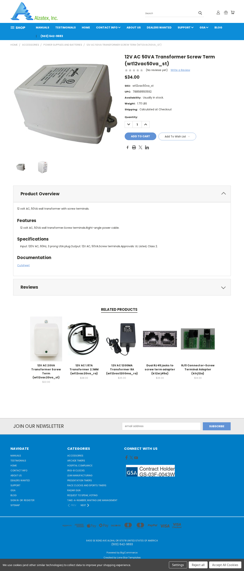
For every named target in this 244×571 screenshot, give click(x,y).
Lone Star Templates (129, 557)
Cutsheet (23, 265)
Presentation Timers (79, 480)
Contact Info (107, 27)
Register (29, 500)
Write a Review (180, 70)
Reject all (198, 565)
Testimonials (65, 27)
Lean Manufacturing (79, 475)
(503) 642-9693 (52, 36)
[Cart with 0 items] (232, 12)
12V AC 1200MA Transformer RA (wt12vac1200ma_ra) (122, 369)
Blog (218, 27)
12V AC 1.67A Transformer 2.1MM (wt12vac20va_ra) (84, 369)
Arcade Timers (76, 460)
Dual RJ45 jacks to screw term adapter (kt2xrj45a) (160, 369)
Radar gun (73, 490)
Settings (178, 565)
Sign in (14, 500)
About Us (134, 27)
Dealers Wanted (159, 27)
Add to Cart (46, 341)
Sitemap (15, 505)
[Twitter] (140, 147)
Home (86, 27)
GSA (203, 27)
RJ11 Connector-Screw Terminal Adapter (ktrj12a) (198, 369)
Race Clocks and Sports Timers (86, 485)
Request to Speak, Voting (82, 495)
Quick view (46, 334)
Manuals (42, 27)
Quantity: (131, 117)
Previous (234, 559)
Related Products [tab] (119, 309)
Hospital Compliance (79, 465)
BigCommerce (128, 552)
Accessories (75, 455)
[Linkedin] (147, 147)
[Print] (134, 147)
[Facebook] (127, 147)
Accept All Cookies (225, 565)
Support (184, 27)
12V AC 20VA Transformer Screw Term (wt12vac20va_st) (46, 371)
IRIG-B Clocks (76, 470)
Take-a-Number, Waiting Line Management (92, 500)
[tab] (122, 194)
